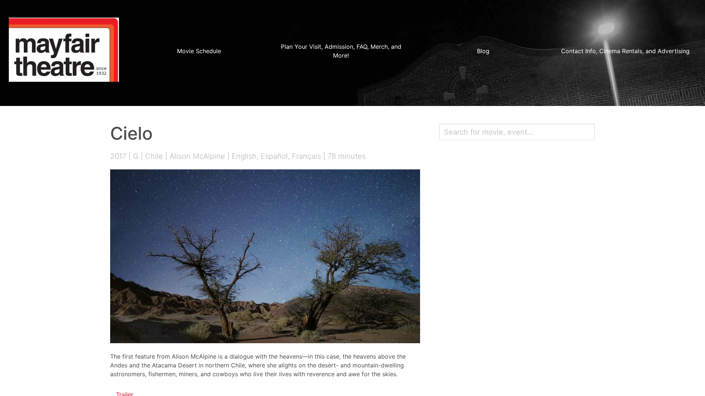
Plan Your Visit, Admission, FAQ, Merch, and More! (341, 51)
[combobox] (517, 132)
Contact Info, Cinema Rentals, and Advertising (625, 51)
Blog (483, 51)
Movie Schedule (199, 51)
